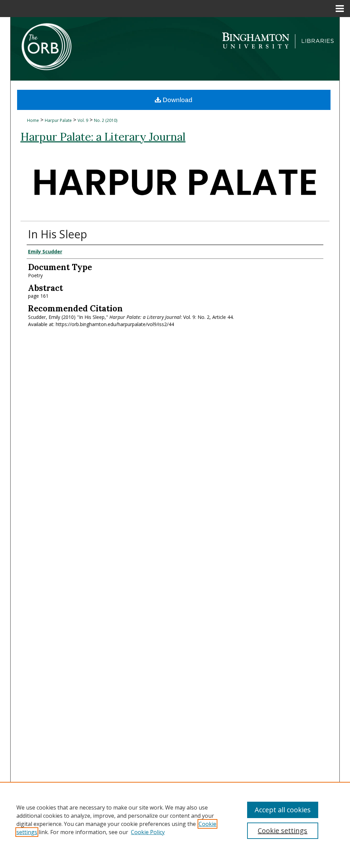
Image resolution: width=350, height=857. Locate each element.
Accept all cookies (283, 809)
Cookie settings (282, 830)
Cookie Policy (148, 832)
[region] (175, 819)
